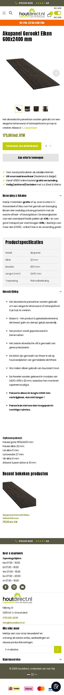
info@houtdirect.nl (13, 622)
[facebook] (6, 587)
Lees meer (31, 127)
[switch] (57, 13)
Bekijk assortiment (4, 13)
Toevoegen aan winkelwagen (22, 146)
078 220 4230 (10, 617)
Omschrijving (10, 292)
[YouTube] (22, 587)
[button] (51, 143)
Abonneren (57, 649)
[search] (10, 13)
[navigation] (18, 108)
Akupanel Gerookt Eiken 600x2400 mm (16, 516)
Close (32, 659)
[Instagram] (14, 587)
